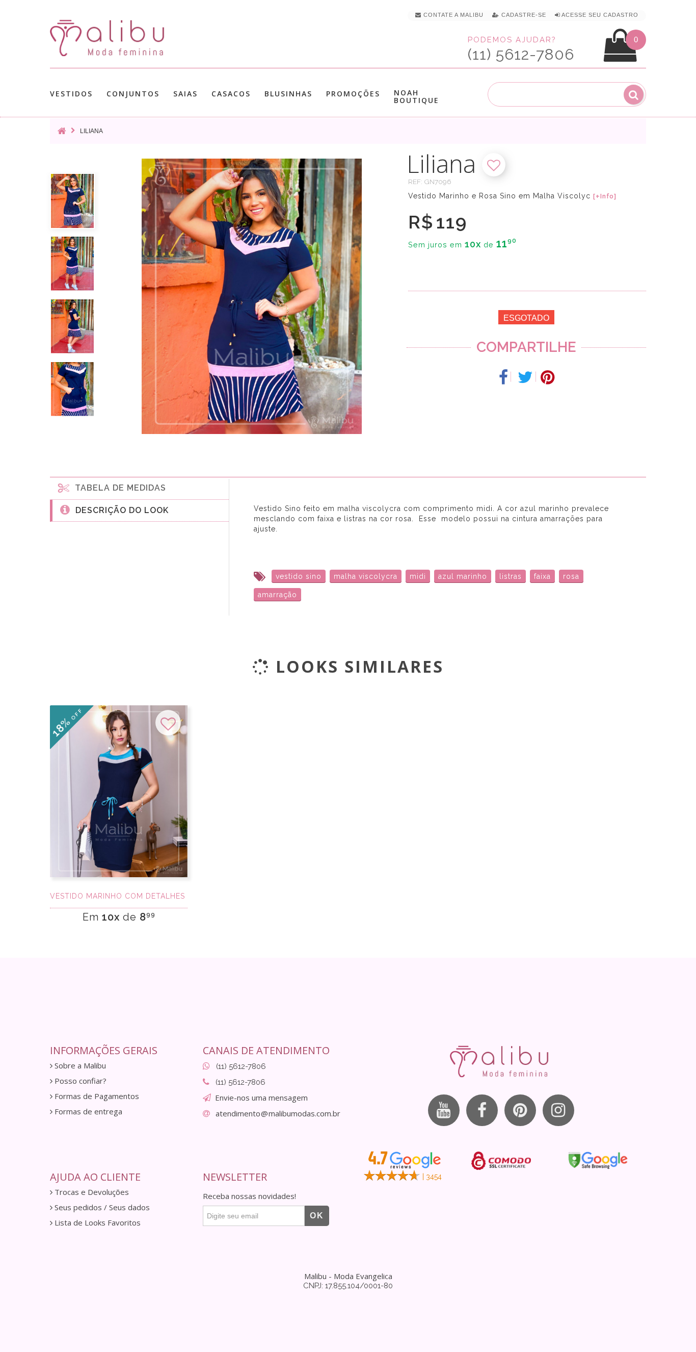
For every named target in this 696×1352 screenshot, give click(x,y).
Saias (185, 94)
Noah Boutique (416, 96)
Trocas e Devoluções (90, 1192)
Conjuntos (132, 94)
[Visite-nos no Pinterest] (520, 1110)
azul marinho (462, 576)
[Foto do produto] (72, 201)
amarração (277, 595)
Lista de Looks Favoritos (96, 1223)
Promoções (353, 93)
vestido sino (299, 576)
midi (418, 576)
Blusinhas (288, 94)
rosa (571, 576)
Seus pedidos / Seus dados (101, 1207)
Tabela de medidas (118, 488)
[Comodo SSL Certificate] (501, 1161)
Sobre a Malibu (79, 1065)
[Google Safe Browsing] (598, 1160)
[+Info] (605, 196)
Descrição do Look (119, 510)
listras (510, 576)
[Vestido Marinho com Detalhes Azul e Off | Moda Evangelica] (119, 791)
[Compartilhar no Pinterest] (547, 377)
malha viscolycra (365, 576)
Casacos (231, 94)
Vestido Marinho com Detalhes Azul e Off (119, 896)
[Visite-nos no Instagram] (558, 1110)
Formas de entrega (87, 1111)
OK (317, 1215)
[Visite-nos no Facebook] (482, 1110)
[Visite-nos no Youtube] (444, 1110)
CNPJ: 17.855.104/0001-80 (348, 1285)
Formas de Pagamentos (95, 1096)
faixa (542, 576)
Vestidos (71, 94)
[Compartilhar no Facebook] (503, 377)
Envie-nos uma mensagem (261, 1097)
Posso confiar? (79, 1081)
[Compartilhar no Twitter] (525, 377)
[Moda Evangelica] (109, 37)
